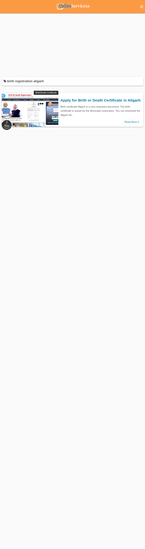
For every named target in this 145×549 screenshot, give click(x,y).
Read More (131, 121)
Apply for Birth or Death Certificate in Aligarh (100, 100)
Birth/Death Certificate (46, 92)
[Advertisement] (72, 43)
